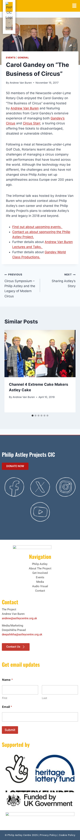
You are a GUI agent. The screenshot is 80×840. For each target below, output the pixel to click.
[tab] (32, 415)
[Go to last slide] (10, 371)
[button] (74, 6)
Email (7, 707)
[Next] (70, 371)
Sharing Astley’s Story (64, 280)
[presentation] (40, 353)
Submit (10, 730)
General (23, 57)
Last (44, 698)
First (4, 698)
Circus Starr (31, 123)
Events (11, 57)
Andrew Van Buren (21, 82)
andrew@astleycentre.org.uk (19, 618)
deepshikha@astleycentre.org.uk (22, 634)
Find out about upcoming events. (37, 227)
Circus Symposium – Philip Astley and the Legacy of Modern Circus (19, 285)
